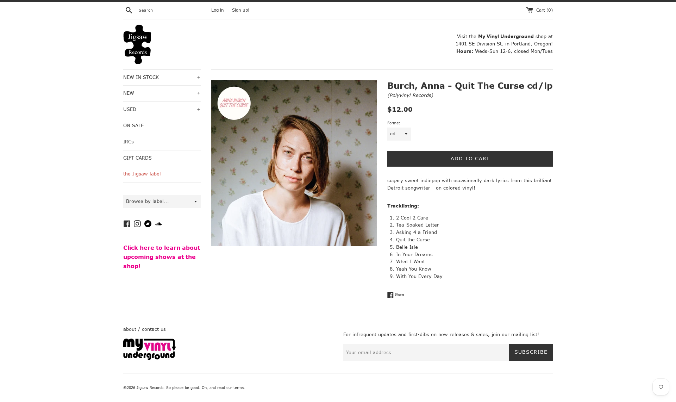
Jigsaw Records (150, 387)
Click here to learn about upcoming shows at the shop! (161, 257)
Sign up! (241, 10)
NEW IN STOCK (162, 77)
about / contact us (144, 329)
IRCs (128, 142)
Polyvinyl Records (410, 95)
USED (162, 109)
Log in (217, 10)
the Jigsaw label (142, 174)
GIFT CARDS (137, 158)
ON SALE (133, 126)
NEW (162, 93)
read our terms (230, 387)
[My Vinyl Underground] (149, 358)
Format (393, 123)
